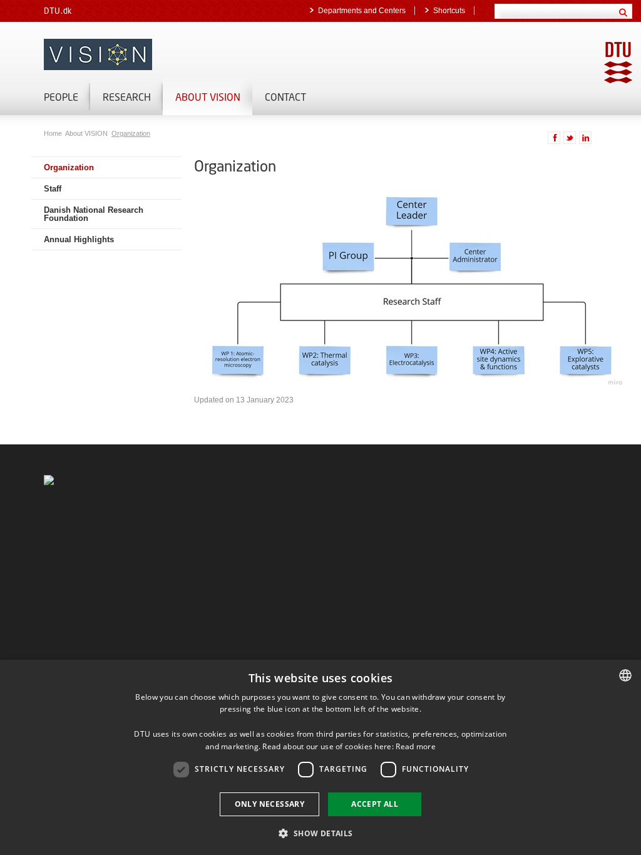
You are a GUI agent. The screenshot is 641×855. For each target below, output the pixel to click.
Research (127, 97)
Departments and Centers (362, 10)
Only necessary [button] (270, 804)
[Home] (188, 54)
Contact (285, 97)
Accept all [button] (374, 804)
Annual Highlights (79, 239)
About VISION (207, 97)
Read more (416, 746)
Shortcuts (449, 10)
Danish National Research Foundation (93, 214)
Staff (52, 188)
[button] (320, 833)
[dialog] (320, 757)
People (61, 97)
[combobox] (625, 675)
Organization (130, 133)
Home (54, 133)
